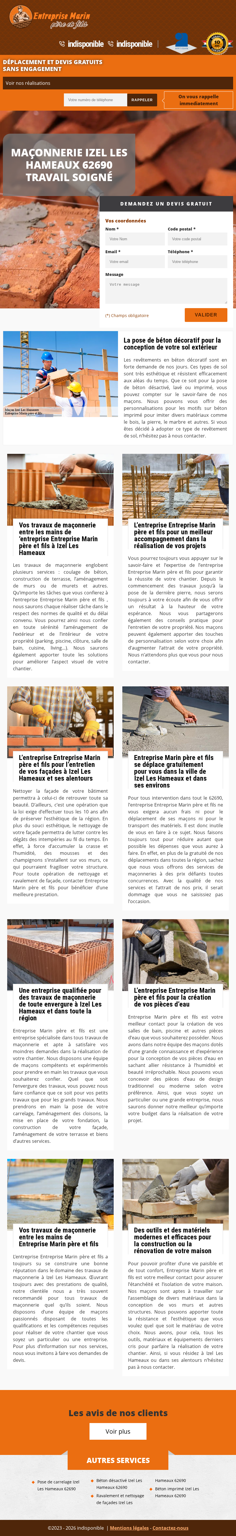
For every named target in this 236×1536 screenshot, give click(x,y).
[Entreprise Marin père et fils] (48, 16)
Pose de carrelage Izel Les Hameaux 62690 (58, 1485)
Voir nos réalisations (28, 83)
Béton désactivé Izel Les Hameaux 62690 (119, 1484)
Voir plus (118, 1431)
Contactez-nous (171, 1528)
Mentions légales (129, 1528)
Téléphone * (180, 251)
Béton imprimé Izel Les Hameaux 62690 (177, 1492)
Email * (113, 251)
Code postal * (182, 229)
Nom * (112, 229)
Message (114, 274)
